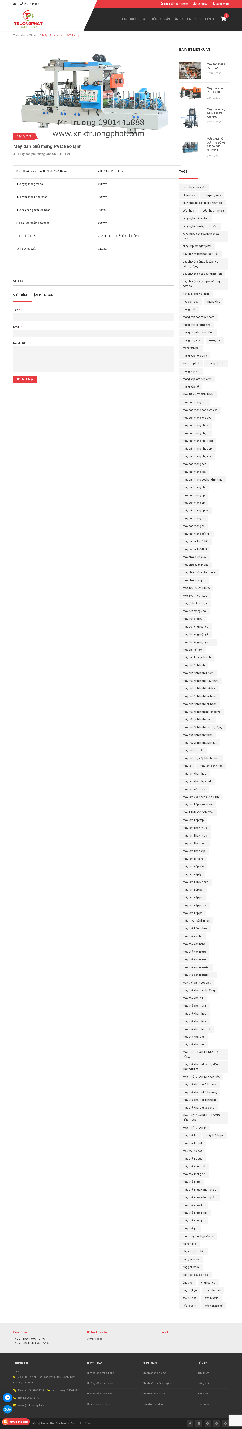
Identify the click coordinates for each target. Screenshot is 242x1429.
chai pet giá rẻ (212, 195)
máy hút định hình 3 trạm (198, 673)
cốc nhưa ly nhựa (213, 210)
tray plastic (211, 1297)
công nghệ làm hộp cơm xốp (200, 226)
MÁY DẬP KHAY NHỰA (196, 587)
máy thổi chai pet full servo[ (200, 1092)
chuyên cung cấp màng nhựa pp (202, 202)
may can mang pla (194, 487)
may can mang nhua (195, 425)
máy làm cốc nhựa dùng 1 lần (201, 796)
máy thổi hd (190, 1135)
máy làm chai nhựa (194, 773)
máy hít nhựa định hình (197, 657)
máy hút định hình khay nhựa (200, 680)
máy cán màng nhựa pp (197, 448)
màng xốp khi (216, 363)
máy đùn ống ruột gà (195, 634)
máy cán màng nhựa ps (197, 456)
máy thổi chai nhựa (194, 1021)
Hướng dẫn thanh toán (101, 1383)
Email (17, 326)
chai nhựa (189, 195)
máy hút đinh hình (194, 665)
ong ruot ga (208, 1282)
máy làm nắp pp (193, 897)
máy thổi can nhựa (194, 959)
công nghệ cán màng (196, 218)
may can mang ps (194, 518)
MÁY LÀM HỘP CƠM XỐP (198, 812)
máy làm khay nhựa (195, 835)
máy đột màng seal (194, 611)
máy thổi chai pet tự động (198, 1107)
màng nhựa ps (192, 340)
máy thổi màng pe (194, 1174)
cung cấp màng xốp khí (197, 246)
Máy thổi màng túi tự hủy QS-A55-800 (216, 113)
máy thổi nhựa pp (193, 1220)
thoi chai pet (213, 1290)
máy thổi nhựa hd (193, 1205)
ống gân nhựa (191, 1267)
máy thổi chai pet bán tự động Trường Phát (201, 1066)
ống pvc (187, 1282)
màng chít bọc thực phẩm (198, 317)
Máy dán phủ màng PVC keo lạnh (47, 146)
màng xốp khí (191, 371)
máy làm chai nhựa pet (197, 781)
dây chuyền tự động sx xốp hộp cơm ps (202, 284)
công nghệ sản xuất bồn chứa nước (201, 236)
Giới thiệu (150, 18)
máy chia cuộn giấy (194, 556)
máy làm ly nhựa (193, 858)
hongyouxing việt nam (196, 293)
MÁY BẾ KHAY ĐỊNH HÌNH (198, 394)
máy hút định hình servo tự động (203, 727)
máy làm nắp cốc (193, 866)
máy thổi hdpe (215, 1135)
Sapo (90, 1423)
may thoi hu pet (192, 1143)
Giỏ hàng (203, 1403)
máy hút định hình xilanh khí (200, 742)
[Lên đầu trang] (230, 1424)
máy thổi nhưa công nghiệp (199, 1189)
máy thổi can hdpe (194, 943)
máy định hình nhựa (195, 603)
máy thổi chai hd (193, 998)
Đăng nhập (222, 3)
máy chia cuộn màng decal (199, 572)
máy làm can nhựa (211, 765)
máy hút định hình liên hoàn (200, 703)
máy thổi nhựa (192, 1181)
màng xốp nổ (191, 386)
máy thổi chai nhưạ (194, 1013)
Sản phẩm (171, 18)
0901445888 (31, 3)
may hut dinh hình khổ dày (199, 688)
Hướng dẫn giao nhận (100, 1393)
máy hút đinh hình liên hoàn (200, 696)
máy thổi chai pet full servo (199, 1084)
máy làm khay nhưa (195, 827)
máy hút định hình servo (197, 719)
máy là (187, 765)
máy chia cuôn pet (194, 580)
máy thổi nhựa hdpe (195, 1212)
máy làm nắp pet (193, 889)
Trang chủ (128, 18)
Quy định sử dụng (153, 1403)
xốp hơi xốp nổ (214, 1305)
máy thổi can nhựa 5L (196, 967)
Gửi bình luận (25, 379)
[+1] (41, 280)
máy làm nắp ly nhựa (196, 881)
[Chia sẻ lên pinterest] (36, 280)
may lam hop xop (193, 820)
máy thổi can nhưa (194, 951)
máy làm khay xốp (194, 851)
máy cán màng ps (194, 526)
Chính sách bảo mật (155, 1372)
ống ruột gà (190, 1290)
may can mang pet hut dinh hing (203, 479)
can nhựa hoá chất (194, 187)
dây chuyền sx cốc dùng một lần (202, 273)
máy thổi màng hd (194, 1166)
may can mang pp (194, 495)
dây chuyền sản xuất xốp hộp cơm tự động (200, 264)
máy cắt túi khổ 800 (195, 549)
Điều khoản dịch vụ (99, 1403)
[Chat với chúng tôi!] (7, 1397)
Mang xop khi (191, 363)
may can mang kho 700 (197, 417)
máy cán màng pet (194, 471)
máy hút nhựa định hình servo (201, 758)
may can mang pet (194, 464)
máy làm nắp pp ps (194, 905)
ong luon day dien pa (195, 1274)
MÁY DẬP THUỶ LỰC (195, 595)
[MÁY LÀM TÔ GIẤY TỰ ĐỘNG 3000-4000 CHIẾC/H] (191, 148)
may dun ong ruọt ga (195, 626)
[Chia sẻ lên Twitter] (31, 280)
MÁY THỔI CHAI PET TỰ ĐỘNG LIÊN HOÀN (201, 1117)
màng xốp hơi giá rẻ (195, 355)
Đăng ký (202, 3)
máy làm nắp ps (192, 913)
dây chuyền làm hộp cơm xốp (201, 253)
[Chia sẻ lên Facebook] (26, 280)
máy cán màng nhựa (195, 433)
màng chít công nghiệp (197, 324)
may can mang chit (194, 402)
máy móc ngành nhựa (196, 920)
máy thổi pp (190, 1228)
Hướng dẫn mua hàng (100, 1372)
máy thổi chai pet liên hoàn (199, 1099)
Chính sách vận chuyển (156, 1383)
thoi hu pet (189, 1297)
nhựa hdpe (189, 1243)
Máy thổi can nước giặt (197, 982)
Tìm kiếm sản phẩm (175, 3)
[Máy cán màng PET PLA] (191, 70)
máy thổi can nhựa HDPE (198, 974)
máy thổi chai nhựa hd (196, 1029)
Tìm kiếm (203, 1372)
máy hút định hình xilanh (198, 734)
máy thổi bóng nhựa (195, 928)
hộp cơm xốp (191, 301)
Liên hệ (210, 18)
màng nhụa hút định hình (198, 332)
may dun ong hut (193, 618)
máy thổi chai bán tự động (199, 990)
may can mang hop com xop (200, 409)
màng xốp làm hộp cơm (197, 379)
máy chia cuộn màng (196, 564)
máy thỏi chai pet (193, 1036)
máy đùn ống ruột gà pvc (198, 642)
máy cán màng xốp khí (196, 533)
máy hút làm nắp (193, 750)
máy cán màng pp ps (196, 510)
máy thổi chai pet (193, 1044)
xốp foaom (189, 1305)
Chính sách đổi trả (153, 1393)
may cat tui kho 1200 (196, 541)
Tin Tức (192, 18)
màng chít (189, 309)
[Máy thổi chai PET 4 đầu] (191, 92)
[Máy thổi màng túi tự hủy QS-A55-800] (191, 118)
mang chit (213, 301)
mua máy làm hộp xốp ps (198, 1236)
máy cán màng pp (194, 502)
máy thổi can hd (192, 936)
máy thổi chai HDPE (195, 1005)
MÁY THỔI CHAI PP (194, 1127)
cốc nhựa (188, 210)
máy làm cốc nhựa (194, 789)
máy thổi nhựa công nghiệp (199, 1197)
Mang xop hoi (191, 347)
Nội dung (20, 342)
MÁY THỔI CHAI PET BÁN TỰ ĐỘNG (200, 1054)
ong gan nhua (191, 1259)
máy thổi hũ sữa (193, 1158)
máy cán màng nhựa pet (198, 440)
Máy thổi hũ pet (192, 1150)
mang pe (214, 340)
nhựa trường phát (194, 1251)
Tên (16, 309)
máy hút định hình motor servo (201, 711)
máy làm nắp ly (192, 874)
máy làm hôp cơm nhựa (197, 804)
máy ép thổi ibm (193, 649)
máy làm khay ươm (194, 843)
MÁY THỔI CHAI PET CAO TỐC (201, 1076)
